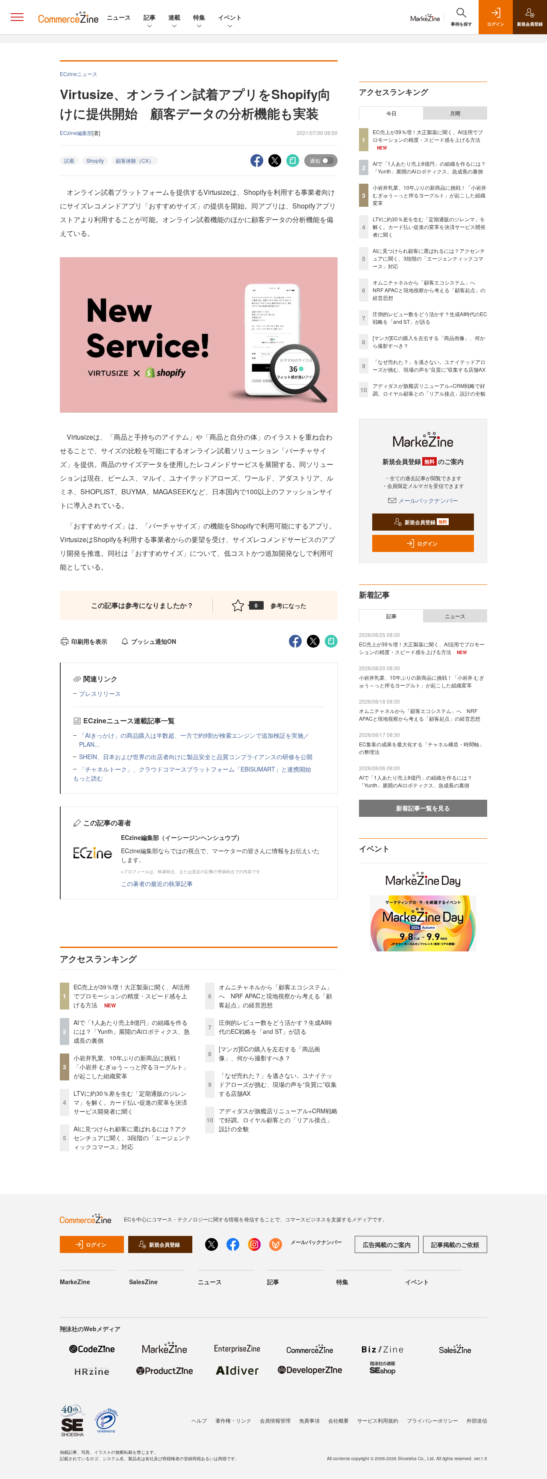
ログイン (427, 543)
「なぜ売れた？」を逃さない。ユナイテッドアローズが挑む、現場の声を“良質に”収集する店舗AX (278, 1084)
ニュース (119, 17)
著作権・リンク (233, 1420)
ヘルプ (199, 1420)
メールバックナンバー (428, 500)
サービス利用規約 (377, 1420)
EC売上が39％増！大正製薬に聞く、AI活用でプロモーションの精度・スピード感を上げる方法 (132, 996)
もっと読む (88, 778)
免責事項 (309, 1420)
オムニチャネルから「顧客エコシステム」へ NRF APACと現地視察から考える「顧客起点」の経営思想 (275, 996)
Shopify (95, 160)
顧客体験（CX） (135, 160)
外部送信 (477, 1420)
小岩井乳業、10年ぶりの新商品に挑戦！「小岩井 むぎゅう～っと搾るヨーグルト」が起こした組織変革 (131, 1066)
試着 (69, 160)
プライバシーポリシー (432, 1420)
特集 (199, 17)
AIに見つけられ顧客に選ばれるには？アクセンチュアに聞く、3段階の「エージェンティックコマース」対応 (132, 1137)
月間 (455, 113)
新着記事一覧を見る (423, 808)
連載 (174, 17)
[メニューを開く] (17, 17)
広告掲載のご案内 (387, 1244)
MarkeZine (75, 1281)
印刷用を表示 (89, 641)
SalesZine (143, 1281)
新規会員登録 (426, 522)
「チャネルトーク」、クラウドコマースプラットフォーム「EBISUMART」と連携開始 (195, 769)
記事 (150, 17)
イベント (230, 17)
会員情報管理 (275, 1420)
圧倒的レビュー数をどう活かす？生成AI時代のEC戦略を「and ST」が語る (275, 1027)
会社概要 (338, 1420)
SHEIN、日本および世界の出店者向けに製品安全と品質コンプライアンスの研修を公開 (195, 756)
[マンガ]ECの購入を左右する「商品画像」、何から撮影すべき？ (269, 1053)
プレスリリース (100, 693)
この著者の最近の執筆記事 (157, 883)
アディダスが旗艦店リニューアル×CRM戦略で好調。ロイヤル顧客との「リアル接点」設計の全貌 (278, 1119)
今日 (391, 113)
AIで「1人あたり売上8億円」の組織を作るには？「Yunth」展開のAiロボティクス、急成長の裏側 (132, 1031)
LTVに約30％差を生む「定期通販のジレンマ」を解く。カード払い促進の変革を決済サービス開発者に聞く (130, 1102)
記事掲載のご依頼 (455, 1244)
